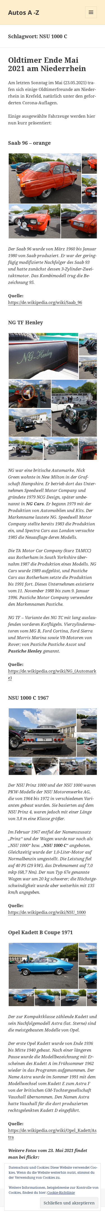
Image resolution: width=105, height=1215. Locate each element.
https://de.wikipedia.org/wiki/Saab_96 (45, 302)
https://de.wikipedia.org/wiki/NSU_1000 (47, 912)
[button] (44, 178)
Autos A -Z (23, 12)
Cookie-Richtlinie (61, 1192)
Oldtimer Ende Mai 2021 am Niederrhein (47, 64)
